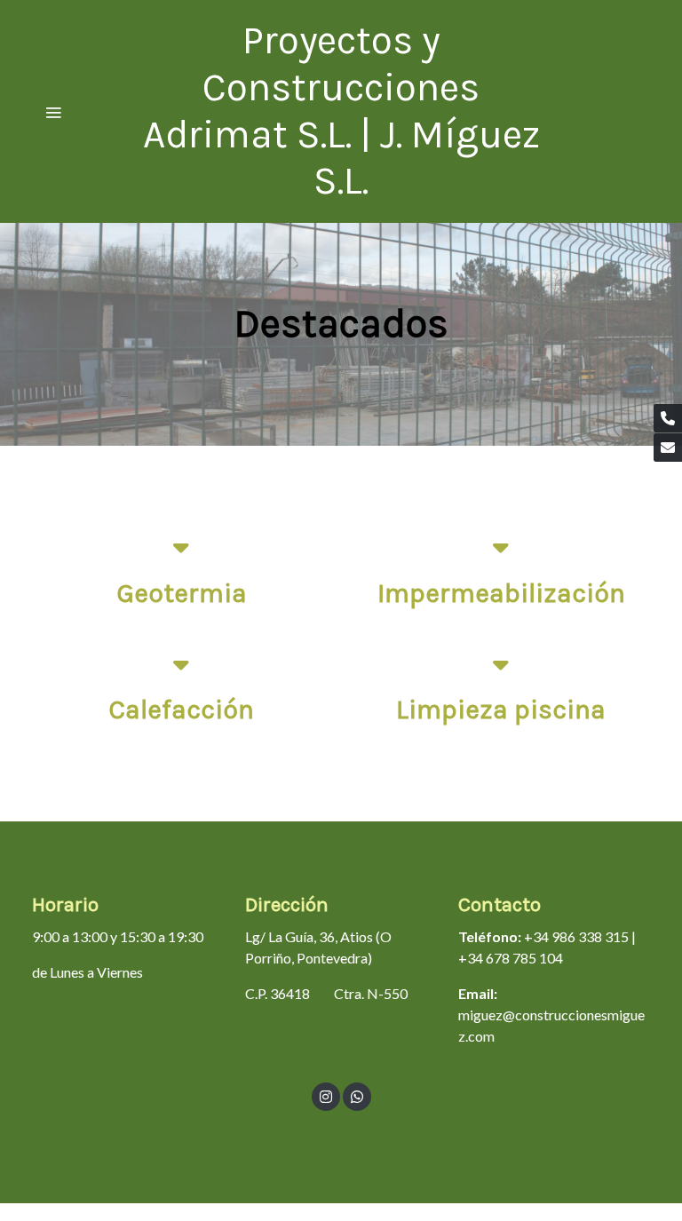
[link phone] (668, 418)
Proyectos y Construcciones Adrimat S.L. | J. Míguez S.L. (341, 110)
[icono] (181, 546)
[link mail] (668, 447)
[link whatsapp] (357, 1096)
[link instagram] (326, 1096)
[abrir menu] (53, 112)
